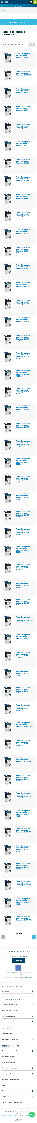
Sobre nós (5, 991)
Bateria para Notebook (9, 1051)
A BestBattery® (7, 1033)
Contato (4, 1115)
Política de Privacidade (9, 1016)
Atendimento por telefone (10, 1005)
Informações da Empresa (12, 986)
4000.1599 (18, 975)
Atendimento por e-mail (10, 1010)
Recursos (6, 1029)
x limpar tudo (31, 17)
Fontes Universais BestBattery (12, 1102)
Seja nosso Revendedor (10, 1039)
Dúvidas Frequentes (8, 1022)
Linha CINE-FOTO (8, 1097)
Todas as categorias (10, 1046)
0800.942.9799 (26, 977)
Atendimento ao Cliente (11, 1000)
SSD (3, 1085)
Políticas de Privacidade (28, 1115)
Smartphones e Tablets (9, 1091)
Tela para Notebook (8, 1062)
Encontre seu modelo (18, 44)
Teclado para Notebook (10, 1068)
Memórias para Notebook (10, 1079)
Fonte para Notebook (9, 1057)
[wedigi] (18, 1120)
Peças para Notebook (9, 1074)
